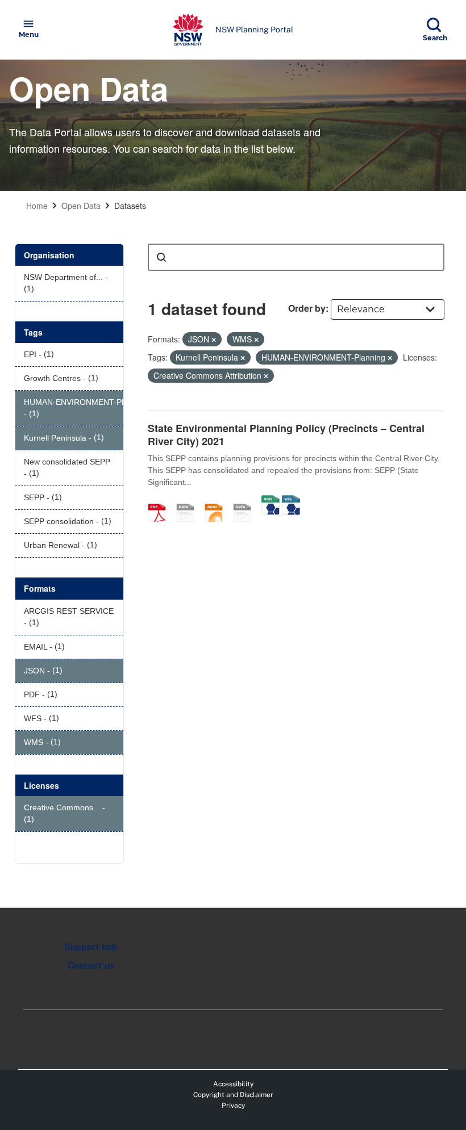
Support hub (91, 946)
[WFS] (291, 501)
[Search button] (161, 257)
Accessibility (233, 1084)
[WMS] (270, 501)
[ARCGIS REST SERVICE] (246, 501)
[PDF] (161, 501)
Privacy (233, 1106)
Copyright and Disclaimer (233, 1095)
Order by (307, 308)
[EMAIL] (189, 501)
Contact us (91, 965)
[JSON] (218, 501)
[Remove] (213, 339)
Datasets (130, 205)
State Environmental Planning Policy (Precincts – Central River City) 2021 (286, 435)
